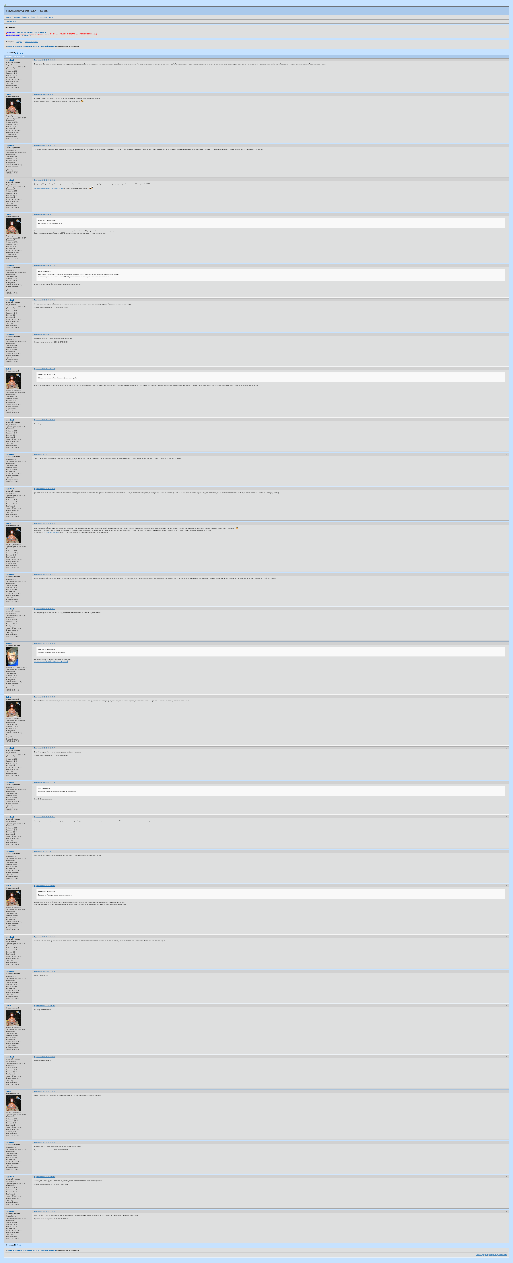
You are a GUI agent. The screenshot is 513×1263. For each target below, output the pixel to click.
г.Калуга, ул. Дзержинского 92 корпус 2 (31, 32)
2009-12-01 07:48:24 (48, 937)
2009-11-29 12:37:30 (48, 782)
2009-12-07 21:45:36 (48, 1211)
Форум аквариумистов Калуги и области (23, 46)
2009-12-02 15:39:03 (48, 1057)
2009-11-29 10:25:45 (48, 697)
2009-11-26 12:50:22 (48, 180)
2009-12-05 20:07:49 (48, 1142)
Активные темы (11, 21)
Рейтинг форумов (482, 1255)
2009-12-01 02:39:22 (48, 886)
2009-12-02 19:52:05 (48, 1091)
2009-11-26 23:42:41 (48, 334)
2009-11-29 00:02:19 (48, 523)
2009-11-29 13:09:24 (48, 817)
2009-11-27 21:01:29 (48, 454)
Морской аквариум (48, 46)
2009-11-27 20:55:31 (48, 420)
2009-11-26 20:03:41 (48, 214)
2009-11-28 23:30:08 (48, 489)
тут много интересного (51, 532)
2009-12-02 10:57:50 (48, 1005)
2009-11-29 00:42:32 (48, 574)
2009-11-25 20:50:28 (48, 60)
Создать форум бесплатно (498, 1255)
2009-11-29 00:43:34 (48, 609)
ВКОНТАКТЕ (26, 35)
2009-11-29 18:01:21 (48, 851)
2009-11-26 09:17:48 (48, 145)
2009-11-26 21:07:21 (48, 300)
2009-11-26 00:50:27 (48, 94)
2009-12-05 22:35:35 (48, 1177)
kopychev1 (10, 60)
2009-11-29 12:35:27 (48, 748)
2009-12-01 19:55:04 (48, 971)
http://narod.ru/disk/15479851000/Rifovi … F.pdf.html (51, 662)
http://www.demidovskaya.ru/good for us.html (48, 188)
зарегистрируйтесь (31, 42)
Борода (9, 643)
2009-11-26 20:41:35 (48, 265)
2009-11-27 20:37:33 (48, 369)
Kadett (8, 94)
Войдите (19, 42)
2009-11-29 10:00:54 (48, 643)
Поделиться (38, 60)
